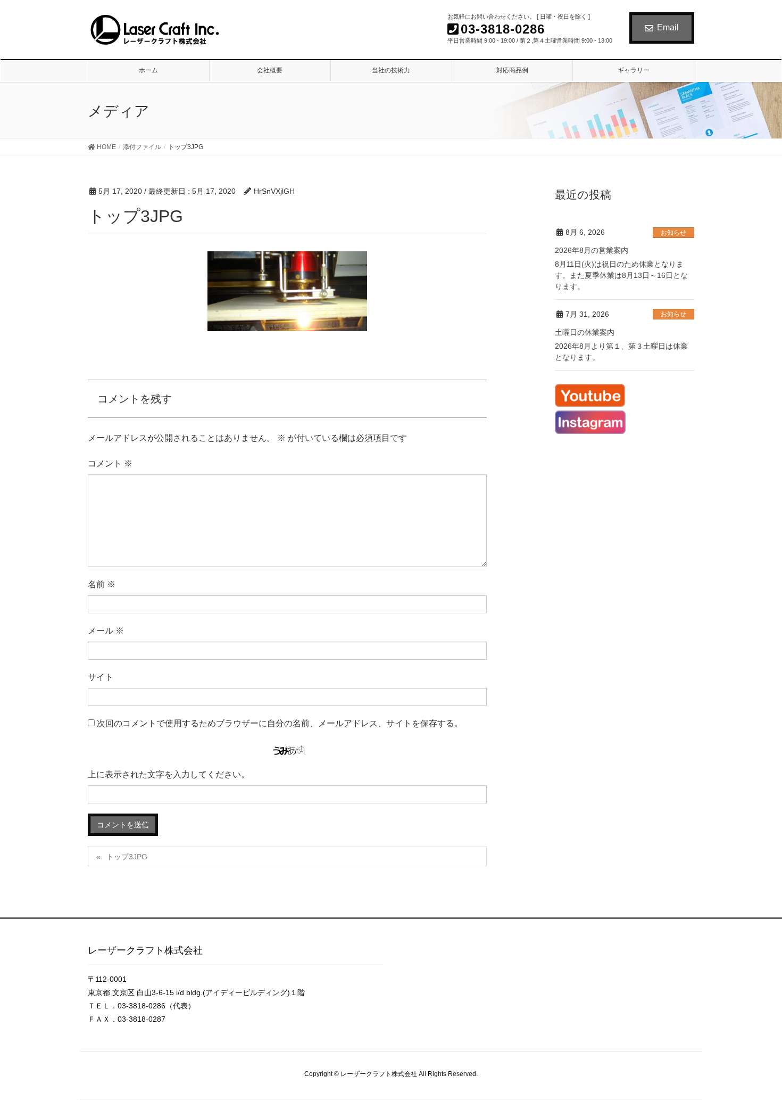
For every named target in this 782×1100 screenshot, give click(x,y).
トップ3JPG (126, 856)
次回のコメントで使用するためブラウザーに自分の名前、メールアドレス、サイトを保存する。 (280, 723)
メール (106, 630)
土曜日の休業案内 (584, 332)
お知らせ (673, 232)
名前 (101, 584)
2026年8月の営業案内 (591, 250)
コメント (110, 463)
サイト (100, 677)
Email (668, 27)
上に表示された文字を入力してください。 (168, 774)
